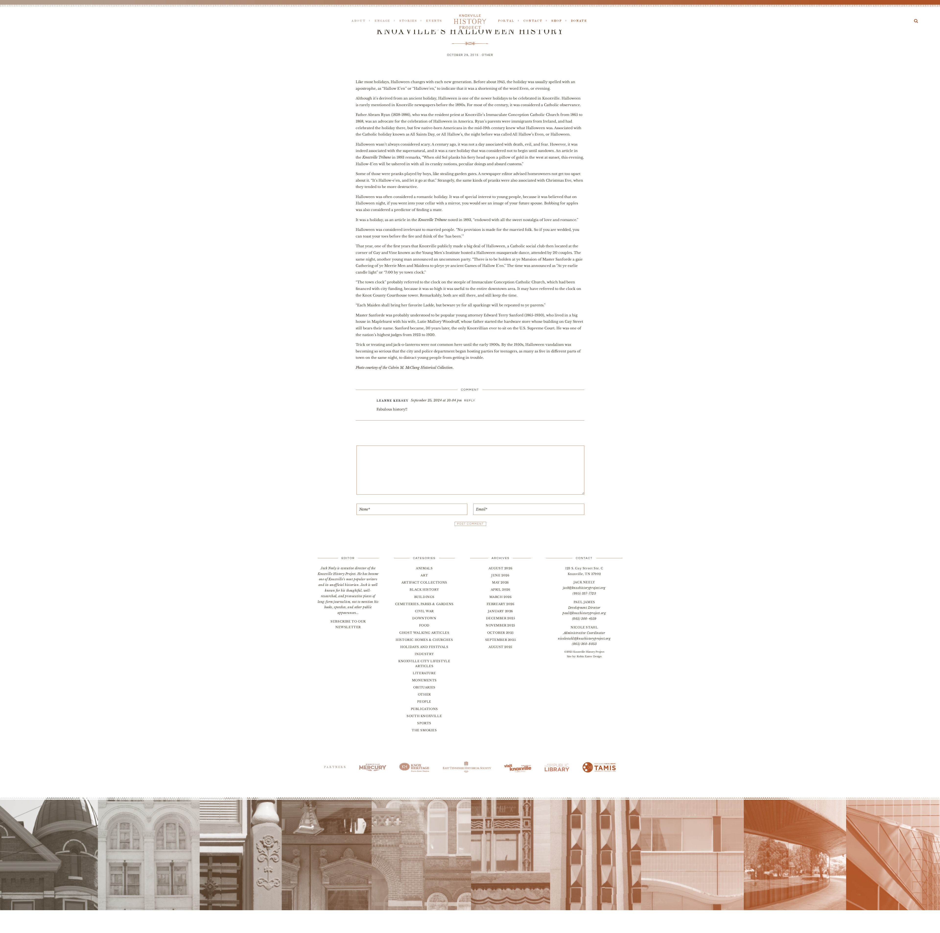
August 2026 (501, 568)
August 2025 (500, 647)
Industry (424, 654)
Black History (424, 589)
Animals (424, 568)
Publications (424, 709)
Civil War (424, 611)
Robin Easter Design (589, 656)
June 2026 (500, 575)
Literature (424, 673)
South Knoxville (424, 716)
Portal (506, 21)
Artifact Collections (424, 582)
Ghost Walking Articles (424, 632)
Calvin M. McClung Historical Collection (420, 367)
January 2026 (500, 611)
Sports (424, 723)
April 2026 (500, 589)
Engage (382, 21)
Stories (408, 21)
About (358, 21)
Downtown (424, 618)
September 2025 (500, 640)
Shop (556, 21)
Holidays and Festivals (424, 647)
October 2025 (500, 632)
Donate (579, 21)
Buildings (424, 597)
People (424, 701)
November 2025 (500, 625)
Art (424, 575)
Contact (532, 21)
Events (434, 21)
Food (424, 625)
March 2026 (500, 597)
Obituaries (424, 687)
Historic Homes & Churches (424, 640)
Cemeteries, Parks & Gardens (424, 604)
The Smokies (424, 730)
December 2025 (500, 618)
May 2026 (500, 582)
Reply (469, 400)
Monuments (424, 680)
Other (487, 55)
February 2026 (501, 604)
